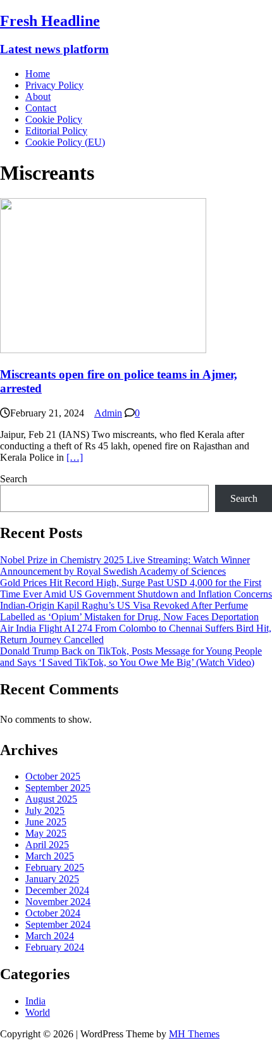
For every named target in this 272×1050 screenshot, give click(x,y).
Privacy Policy (54, 85)
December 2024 (57, 890)
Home (37, 73)
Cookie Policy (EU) (65, 142)
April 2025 (47, 844)
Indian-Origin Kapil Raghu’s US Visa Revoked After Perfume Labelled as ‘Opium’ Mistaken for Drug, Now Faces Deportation (129, 611)
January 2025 (52, 878)
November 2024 (57, 901)
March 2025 (49, 856)
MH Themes (194, 1033)
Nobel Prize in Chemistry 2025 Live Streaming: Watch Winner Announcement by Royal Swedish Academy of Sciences (125, 565)
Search (13, 478)
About (38, 96)
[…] (74, 457)
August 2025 (51, 799)
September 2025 (57, 787)
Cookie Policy (53, 119)
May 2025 (45, 833)
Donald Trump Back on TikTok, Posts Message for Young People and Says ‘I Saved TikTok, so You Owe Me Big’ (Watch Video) (131, 657)
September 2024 (57, 924)
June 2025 (45, 821)
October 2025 (52, 776)
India (35, 1001)
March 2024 (49, 935)
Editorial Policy (56, 130)
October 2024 (52, 913)
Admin (108, 413)
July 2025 (45, 810)
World (37, 1012)
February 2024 (54, 947)
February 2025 (54, 867)
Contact (40, 108)
